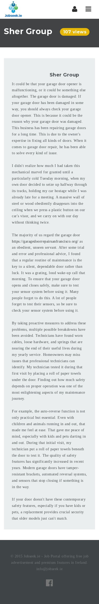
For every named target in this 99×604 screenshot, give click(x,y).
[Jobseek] (13, 9)
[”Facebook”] (49, 583)
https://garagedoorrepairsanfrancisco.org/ (45, 241)
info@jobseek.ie (49, 569)
